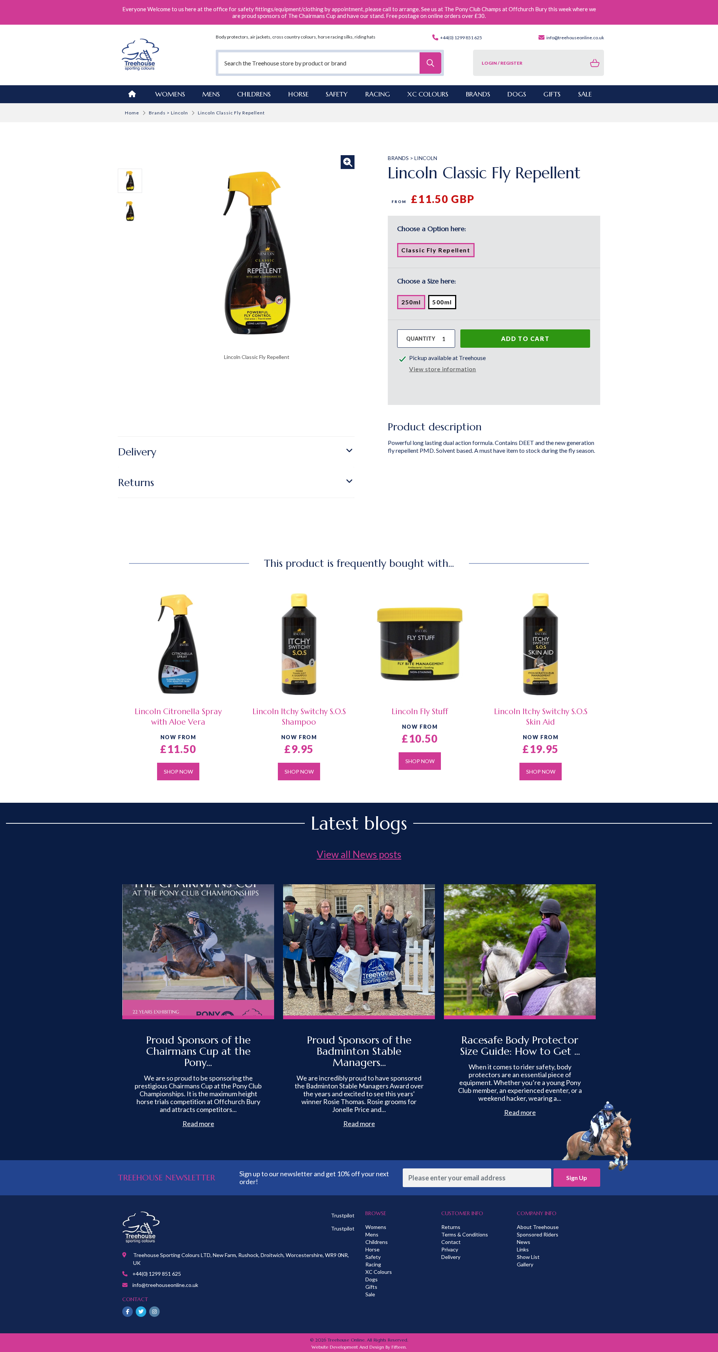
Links (523, 1249)
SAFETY (337, 94)
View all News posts (359, 854)
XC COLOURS (427, 94)
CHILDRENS (254, 94)
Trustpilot (343, 1215)
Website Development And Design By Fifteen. (359, 1347)
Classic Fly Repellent (438, 251)
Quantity (420, 338)
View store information (442, 368)
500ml (444, 303)
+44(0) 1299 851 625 (460, 37)
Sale (370, 1294)
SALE (585, 94)
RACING (377, 94)
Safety (373, 1257)
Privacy (449, 1249)
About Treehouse (538, 1227)
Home (132, 113)
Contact (451, 1242)
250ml (413, 303)
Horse (372, 1249)
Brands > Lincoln (168, 113)
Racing (373, 1264)
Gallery (525, 1264)
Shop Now (178, 771)
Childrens (376, 1242)
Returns (136, 482)
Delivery (137, 451)
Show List (528, 1257)
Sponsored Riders (537, 1234)
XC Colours (378, 1272)
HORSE (298, 94)
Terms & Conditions (464, 1234)
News (523, 1242)
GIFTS (552, 94)
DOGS (516, 94)
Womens (170, 94)
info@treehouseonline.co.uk (575, 37)
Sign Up (576, 1177)
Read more (198, 1123)
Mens (211, 94)
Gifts (371, 1287)
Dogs (371, 1279)
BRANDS (478, 94)
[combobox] (329, 63)
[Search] (430, 63)
